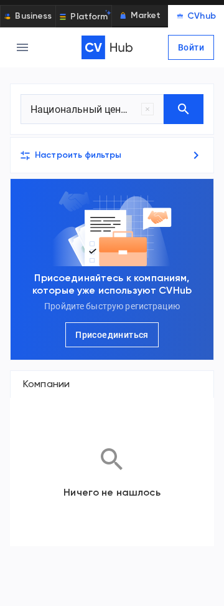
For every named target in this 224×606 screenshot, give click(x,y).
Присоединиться (112, 335)
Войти (191, 47)
